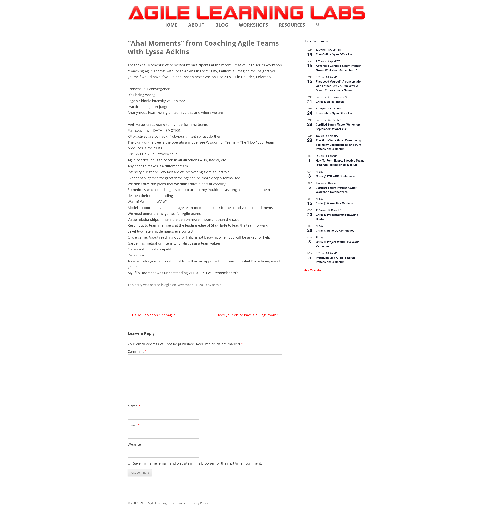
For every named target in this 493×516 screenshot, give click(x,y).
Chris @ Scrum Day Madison (334, 203)
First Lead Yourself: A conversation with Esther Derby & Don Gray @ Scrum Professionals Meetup (339, 86)
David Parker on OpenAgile (152, 315)
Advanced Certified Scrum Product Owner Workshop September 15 (338, 68)
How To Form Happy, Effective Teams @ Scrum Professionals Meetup (340, 162)
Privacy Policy (199, 503)
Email (134, 425)
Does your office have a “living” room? (249, 315)
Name (134, 406)
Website (134, 444)
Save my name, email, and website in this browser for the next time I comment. (197, 463)
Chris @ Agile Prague (330, 102)
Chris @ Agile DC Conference (335, 230)
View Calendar (312, 270)
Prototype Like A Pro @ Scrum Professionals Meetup (335, 260)
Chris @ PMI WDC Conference (335, 176)
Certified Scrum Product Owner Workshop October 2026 (336, 190)
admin (216, 284)
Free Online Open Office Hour (335, 54)
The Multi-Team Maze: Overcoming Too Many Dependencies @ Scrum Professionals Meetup (338, 144)
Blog (221, 25)
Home (170, 25)
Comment (137, 351)
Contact (182, 503)
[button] (318, 24)
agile (167, 284)
